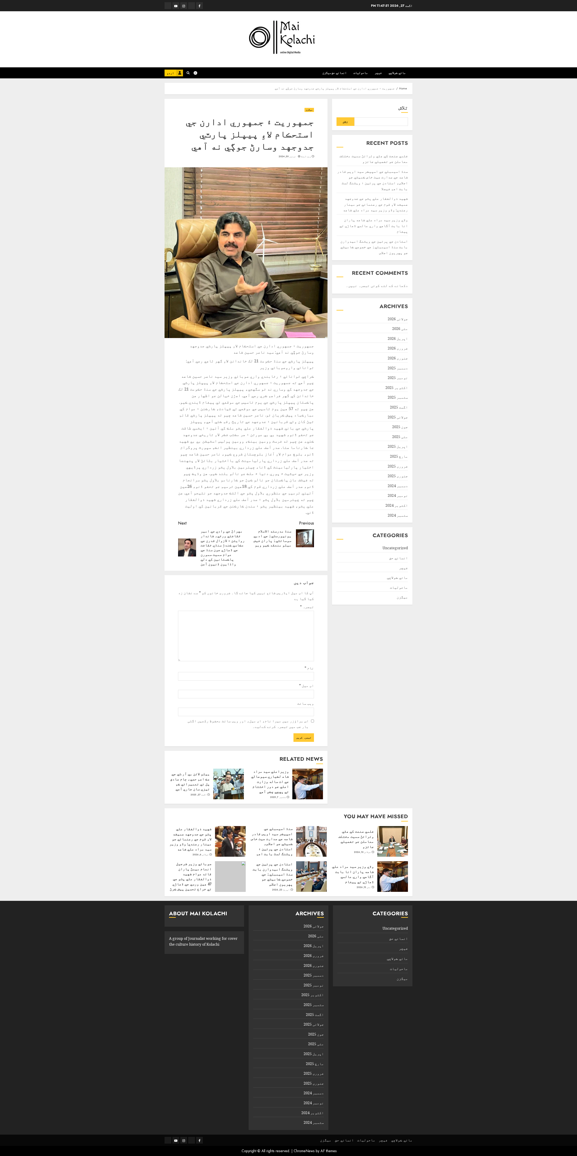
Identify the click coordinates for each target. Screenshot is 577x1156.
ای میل (306, 685)
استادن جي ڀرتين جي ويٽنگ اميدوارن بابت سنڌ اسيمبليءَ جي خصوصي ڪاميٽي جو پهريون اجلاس (374, 247)
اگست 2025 (399, 407)
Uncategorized (395, 547)
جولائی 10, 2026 (362, 852)
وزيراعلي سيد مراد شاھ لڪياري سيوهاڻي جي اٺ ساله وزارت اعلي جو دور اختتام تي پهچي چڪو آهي (270, 781)
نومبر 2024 (398, 495)
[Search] (188, 72)
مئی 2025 (400, 436)
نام (309, 667)
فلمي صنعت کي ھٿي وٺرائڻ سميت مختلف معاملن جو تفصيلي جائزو (356, 839)
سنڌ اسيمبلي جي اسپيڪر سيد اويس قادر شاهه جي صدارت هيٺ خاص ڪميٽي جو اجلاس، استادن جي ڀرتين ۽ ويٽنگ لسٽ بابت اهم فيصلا (272, 843)
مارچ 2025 (399, 456)
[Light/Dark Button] (197, 73)
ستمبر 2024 (398, 515)
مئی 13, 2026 (364, 887)
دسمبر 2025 (398, 368)
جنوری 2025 (398, 475)
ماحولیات (360, 72)
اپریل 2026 (398, 338)
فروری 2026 (398, 348)
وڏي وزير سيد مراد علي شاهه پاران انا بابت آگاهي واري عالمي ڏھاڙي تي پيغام (373, 225)
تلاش (403, 107)
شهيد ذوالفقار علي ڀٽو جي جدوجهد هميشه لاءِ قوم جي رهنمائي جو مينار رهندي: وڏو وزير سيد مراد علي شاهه (375, 204)
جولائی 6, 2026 (200, 854)
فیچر (378, 72)
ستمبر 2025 (398, 397)
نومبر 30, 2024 (287, 156)
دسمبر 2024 (398, 485)
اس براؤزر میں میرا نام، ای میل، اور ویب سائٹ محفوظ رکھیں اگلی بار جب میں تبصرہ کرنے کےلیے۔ (248, 723)
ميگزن (326, 72)
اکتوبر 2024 (396, 505)
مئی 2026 (400, 328)
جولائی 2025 (398, 417)
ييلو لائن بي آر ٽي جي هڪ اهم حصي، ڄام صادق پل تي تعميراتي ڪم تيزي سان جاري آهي (190, 781)
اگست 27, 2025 (198, 794)
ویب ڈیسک (306, 156)
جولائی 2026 (398, 318)
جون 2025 (400, 426)
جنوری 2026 (398, 358)
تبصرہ (307, 606)
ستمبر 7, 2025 (278, 797)
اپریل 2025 (398, 446)
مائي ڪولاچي (397, 72)
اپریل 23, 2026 (281, 889)
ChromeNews (304, 1151)
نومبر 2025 (398, 377)
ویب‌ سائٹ (305, 703)
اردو (170, 73)
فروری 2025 (398, 466)
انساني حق (339, 72)
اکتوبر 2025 (396, 387)
